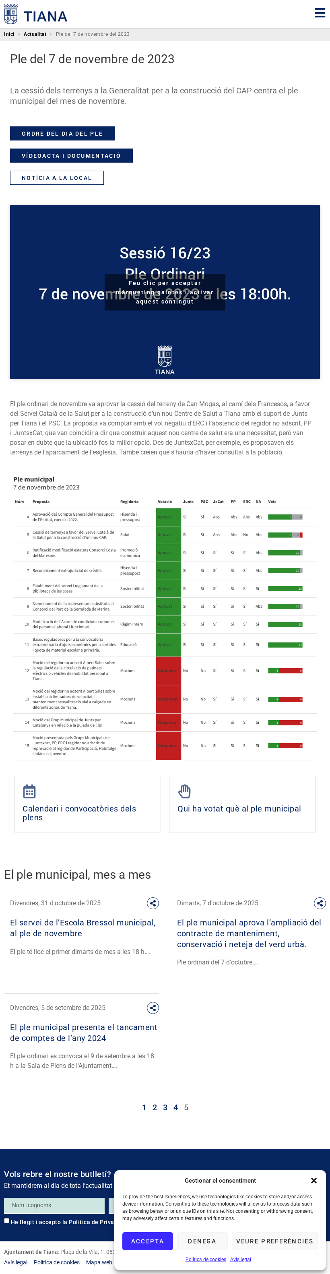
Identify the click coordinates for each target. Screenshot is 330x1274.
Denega (202, 1241)
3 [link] (165, 1107)
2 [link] (155, 1107)
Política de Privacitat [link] (98, 1222)
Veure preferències (275, 1241)
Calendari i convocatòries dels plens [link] (79, 813)
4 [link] (175, 1107)
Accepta (147, 1241)
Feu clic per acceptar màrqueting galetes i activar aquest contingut (165, 291)
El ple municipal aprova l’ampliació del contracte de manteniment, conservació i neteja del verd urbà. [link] (249, 933)
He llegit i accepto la (69, 1222)
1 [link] (144, 1107)
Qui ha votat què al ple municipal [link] (239, 809)
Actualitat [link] (35, 34)
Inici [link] (9, 34)
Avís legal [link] (240, 1259)
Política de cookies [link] (206, 1259)
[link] (36, 14)
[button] (314, 1181)
